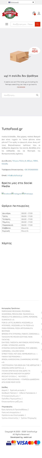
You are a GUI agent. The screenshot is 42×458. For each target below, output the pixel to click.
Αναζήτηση (37, 24)
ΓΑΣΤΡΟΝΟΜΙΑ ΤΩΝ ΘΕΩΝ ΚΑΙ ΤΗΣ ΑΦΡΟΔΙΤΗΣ (21, 365)
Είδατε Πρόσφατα (27, 393)
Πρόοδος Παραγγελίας (11, 399)
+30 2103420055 (31, 170)
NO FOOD (22, 376)
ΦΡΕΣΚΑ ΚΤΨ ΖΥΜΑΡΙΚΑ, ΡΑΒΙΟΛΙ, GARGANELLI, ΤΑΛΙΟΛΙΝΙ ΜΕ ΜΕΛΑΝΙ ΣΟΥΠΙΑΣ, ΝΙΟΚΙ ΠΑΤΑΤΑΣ (20, 336)
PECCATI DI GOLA (9, 376)
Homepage (21, 87)
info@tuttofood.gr (15, 175)
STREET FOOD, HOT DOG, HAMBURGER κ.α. (19, 354)
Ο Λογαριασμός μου (10, 396)
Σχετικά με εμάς (17, 390)
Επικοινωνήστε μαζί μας (12, 401)
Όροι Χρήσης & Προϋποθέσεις (15, 409)
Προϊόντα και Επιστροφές (13, 415)
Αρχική (5, 390)
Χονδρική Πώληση (9, 393)
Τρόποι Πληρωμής (28, 418)
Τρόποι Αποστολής (10, 418)
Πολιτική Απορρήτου (10, 412)
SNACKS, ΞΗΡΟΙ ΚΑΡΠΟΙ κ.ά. (13, 368)
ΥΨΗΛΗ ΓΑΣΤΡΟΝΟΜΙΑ (11, 357)
